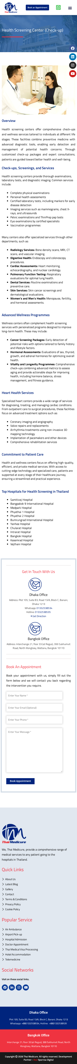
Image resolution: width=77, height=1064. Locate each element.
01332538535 (43, 612)
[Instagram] (72, 65)
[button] (70, 7)
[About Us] (38, 879)
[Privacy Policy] (38, 904)
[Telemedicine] (38, 959)
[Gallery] (38, 889)
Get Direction (39, 616)
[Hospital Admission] (38, 939)
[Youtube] (72, 73)
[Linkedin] (72, 56)
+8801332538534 (30, 1023)
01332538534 (44, 608)
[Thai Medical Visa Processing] (38, 949)
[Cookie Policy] (38, 909)
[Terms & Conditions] (38, 899)
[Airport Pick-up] (38, 934)
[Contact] (38, 894)
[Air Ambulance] (38, 929)
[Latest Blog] (38, 884)
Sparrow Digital (43, 1059)
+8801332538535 (58, 1023)
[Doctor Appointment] (38, 944)
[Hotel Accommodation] (38, 954)
